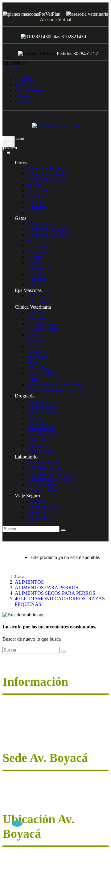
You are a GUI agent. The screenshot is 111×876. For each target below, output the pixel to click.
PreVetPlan (49, 14)
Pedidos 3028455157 (77, 53)
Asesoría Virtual (55, 19)
